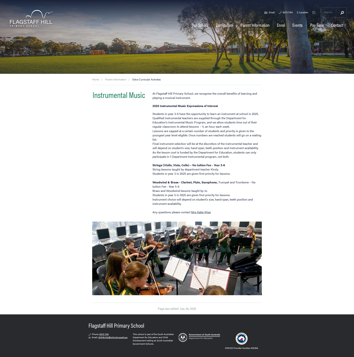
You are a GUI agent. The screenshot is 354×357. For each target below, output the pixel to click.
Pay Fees (317, 25)
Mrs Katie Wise (201, 212)
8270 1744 (287, 12)
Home (95, 79)
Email (271, 12)
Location (303, 12)
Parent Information (115, 79)
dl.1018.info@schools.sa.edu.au (113, 337)
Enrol (281, 25)
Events (297, 25)
